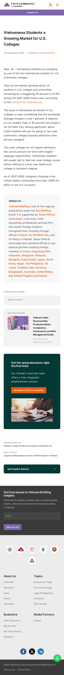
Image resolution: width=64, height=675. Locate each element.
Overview (8, 582)
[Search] (50, 5)
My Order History (12, 631)
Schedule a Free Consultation (29, 390)
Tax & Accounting (43, 587)
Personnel (9, 587)
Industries (39, 598)
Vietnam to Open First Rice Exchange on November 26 (28, 446)
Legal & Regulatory (43, 593)
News (6, 593)
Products (8, 636)
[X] (32, 651)
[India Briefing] (43, 549)
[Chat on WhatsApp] (57, 658)
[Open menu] (57, 5)
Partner (37, 620)
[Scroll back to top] (56, 669)
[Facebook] (23, 651)
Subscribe (9, 604)
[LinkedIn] (41, 651)
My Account (10, 626)
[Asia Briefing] (20, 549)
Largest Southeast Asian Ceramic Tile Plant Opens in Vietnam (31, 455)
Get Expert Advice (18, 469)
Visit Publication (12, 620)
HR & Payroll (40, 604)
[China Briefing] (32, 549)
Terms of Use (9, 670)
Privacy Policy (24, 670)
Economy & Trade (43, 582)
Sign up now (12, 527)
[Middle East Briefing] (32, 560)
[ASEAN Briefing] (54, 549)
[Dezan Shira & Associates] (9, 549)
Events (7, 598)
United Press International (26, 102)
